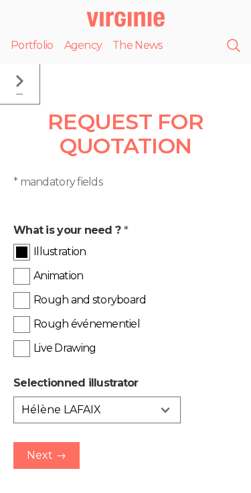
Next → (46, 455)
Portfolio (32, 45)
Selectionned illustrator (76, 382)
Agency (83, 45)
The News (137, 45)
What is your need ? (70, 230)
